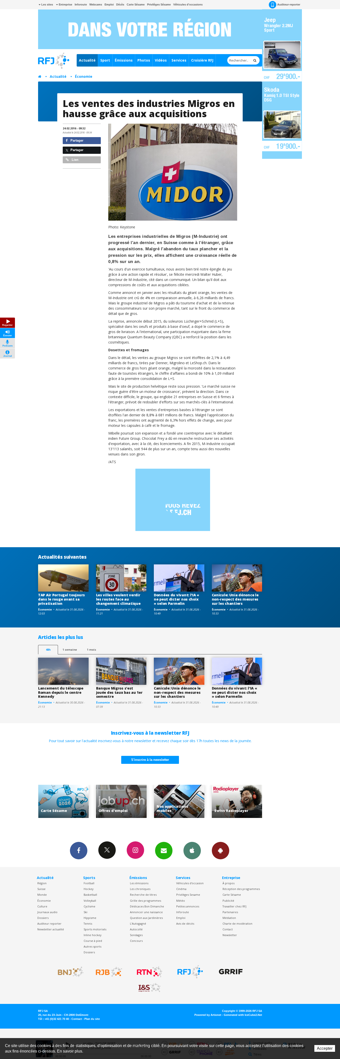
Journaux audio (47, 912)
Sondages (136, 935)
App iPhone (192, 850)
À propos (228, 883)
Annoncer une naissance (146, 912)
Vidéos (161, 60)
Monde (42, 894)
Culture (42, 906)
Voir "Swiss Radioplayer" (179, 801)
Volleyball (90, 900)
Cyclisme (89, 906)
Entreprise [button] (65, 4)
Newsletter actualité (50, 929)
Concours (136, 940)
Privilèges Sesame (188, 894)
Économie (83, 76)
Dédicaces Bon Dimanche (147, 906)
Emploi (109, 4)
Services (178, 60)
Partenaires (230, 912)
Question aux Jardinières (146, 917)
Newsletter (230, 935)
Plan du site (92, 1018)
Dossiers (43, 917)
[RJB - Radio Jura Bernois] (109, 971)
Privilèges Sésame (159, 4)
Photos (143, 60)
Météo (180, 900)
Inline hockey (92, 935)
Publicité (228, 900)
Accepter (325, 1048)
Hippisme (90, 917)
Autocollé (136, 929)
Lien (74, 160)
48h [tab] (48, 649)
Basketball (90, 894)
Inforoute (81, 4)
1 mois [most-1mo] (91, 649)
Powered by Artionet (207, 1014)
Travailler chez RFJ (234, 906)
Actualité (87, 60)
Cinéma (181, 888)
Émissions (124, 60)
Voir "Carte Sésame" (237, 801)
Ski (85, 912)
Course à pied (93, 940)
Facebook (78, 850)
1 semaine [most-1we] (69, 649)
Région (42, 883)
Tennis (88, 923)
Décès (120, 4)
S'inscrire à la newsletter (150, 760)
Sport (105, 60)
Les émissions (139, 883)
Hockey (88, 888)
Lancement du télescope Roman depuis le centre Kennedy (60, 692)
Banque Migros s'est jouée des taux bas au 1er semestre (119, 692)
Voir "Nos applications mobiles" (121, 801)
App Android (220, 850)
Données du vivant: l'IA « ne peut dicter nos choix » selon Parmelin (176, 599)
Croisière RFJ (202, 60)
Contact (228, 929)
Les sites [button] (47, 4)
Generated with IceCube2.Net (243, 1014)
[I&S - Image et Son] (149, 987)
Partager (76, 140)
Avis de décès (185, 923)
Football (89, 883)
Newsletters (163, 850)
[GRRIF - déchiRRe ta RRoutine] (230, 971)
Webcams (95, 4)
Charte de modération (237, 923)
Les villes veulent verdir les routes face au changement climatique (118, 599)
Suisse (41, 888)
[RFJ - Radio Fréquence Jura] (190, 971)
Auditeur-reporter (288, 4)
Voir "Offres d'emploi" (63, 801)
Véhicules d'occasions (188, 4)
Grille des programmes (145, 900)
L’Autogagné (138, 923)
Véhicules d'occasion (190, 883)
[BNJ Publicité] (68, 971)
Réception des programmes (241, 888)
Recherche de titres (143, 894)
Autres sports (92, 946)
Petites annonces (187, 906)
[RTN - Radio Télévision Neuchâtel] (149, 971)
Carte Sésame (136, 4)
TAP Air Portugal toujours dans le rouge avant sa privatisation (61, 599)
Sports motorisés (95, 929)
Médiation (229, 917)
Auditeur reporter (49, 923)
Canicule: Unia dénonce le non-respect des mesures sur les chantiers (235, 599)
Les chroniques (140, 888)
